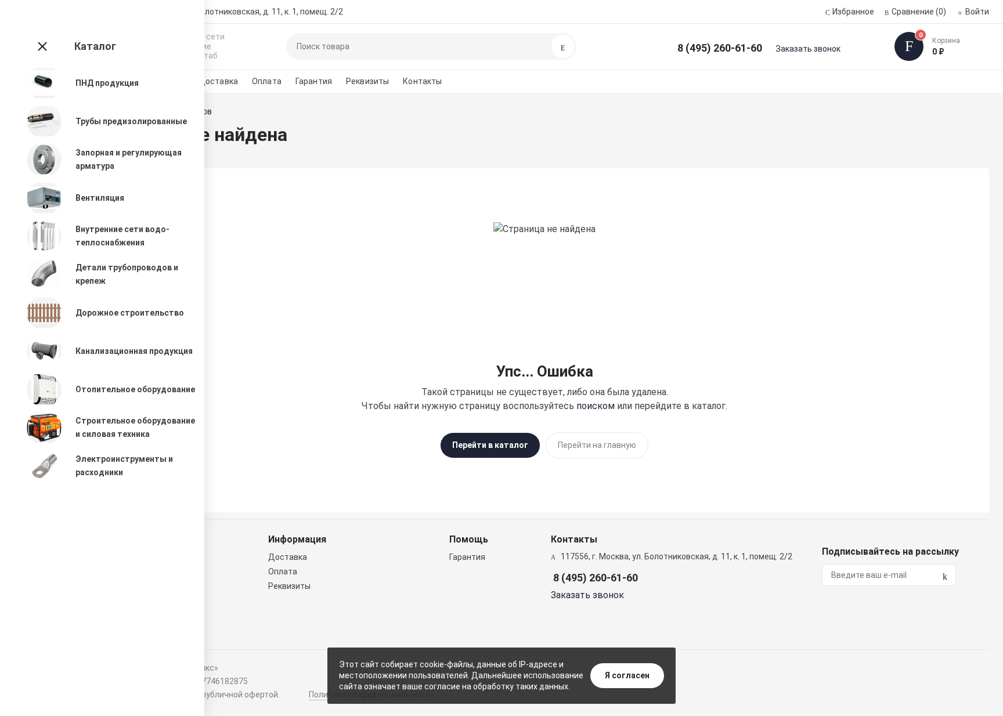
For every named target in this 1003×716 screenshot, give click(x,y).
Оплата (267, 81)
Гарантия (313, 81)
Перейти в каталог (490, 445)
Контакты (422, 81)
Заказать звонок (807, 48)
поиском (595, 405)
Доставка (218, 81)
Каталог (95, 46)
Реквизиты (367, 81)
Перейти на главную (597, 445)
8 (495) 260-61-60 (719, 48)
